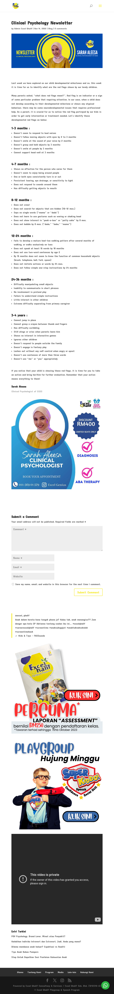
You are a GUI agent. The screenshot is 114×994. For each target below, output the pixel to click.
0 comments (61, 28)
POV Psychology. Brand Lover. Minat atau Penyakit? (38, 936)
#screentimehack (24, 631)
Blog (50, 28)
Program (49, 972)
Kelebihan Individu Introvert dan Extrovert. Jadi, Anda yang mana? (46, 941)
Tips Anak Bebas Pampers (24, 951)
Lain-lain (72, 972)
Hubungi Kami (87, 972)
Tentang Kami (34, 972)
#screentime (41, 627)
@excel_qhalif (22, 615)
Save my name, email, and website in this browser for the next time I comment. (58, 584)
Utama (20, 972)
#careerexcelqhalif (24, 627)
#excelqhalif (79, 623)
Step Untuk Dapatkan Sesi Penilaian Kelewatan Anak (39, 957)
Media (61, 972)
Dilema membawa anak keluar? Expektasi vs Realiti (38, 946)
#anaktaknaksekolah (77, 627)
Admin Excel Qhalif (23, 28)
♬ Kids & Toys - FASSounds (30, 635)
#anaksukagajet (57, 627)
